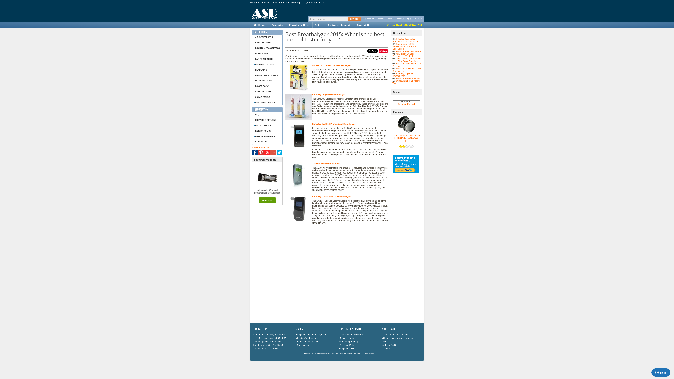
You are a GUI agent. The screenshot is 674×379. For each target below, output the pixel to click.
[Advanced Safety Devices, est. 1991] (263, 21)
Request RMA (347, 348)
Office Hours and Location (398, 338)
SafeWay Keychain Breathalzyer (403, 74)
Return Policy (347, 338)
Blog (385, 341)
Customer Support (384, 19)
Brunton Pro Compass (267, 48)
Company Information (395, 334)
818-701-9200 (270, 348)
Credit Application (307, 338)
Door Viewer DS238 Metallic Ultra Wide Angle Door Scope (404, 46)
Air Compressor (264, 37)
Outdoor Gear (263, 81)
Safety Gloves (263, 92)
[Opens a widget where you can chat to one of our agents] (660, 372)
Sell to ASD (389, 345)
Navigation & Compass (267, 75)
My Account (369, 19)
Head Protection (264, 64)
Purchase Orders (265, 136)
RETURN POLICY (263, 131)
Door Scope (261, 53)
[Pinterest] (261, 152)
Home (261, 25)
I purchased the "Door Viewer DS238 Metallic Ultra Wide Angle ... (407, 138)
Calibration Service (351, 334)
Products (277, 25)
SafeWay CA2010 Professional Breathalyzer (334, 124)
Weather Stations (265, 102)
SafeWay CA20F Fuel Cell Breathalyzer (331, 196)
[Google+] (273, 152)
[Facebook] (255, 152)
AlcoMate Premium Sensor (408, 51)
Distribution (303, 345)
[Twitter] (279, 152)
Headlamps (261, 70)
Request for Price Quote (311, 334)
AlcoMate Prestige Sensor (407, 78)
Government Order (308, 341)
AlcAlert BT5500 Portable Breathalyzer (331, 65)
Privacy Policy (263, 125)
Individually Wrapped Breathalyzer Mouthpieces (404, 55)
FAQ (257, 115)
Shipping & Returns (265, 120)
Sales (318, 25)
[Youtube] (267, 152)
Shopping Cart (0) (403, 19)
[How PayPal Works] (406, 172)
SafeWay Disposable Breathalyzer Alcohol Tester (405, 40)
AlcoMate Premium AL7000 (326, 163)
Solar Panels (262, 97)
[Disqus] (336, 275)
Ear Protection (264, 59)
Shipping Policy (348, 341)
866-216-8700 (275, 345)
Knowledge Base (299, 25)
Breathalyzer (263, 43)
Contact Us (363, 25)
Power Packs (262, 86)
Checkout (418, 19)
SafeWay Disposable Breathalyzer (329, 95)
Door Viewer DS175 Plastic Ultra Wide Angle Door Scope (406, 60)
